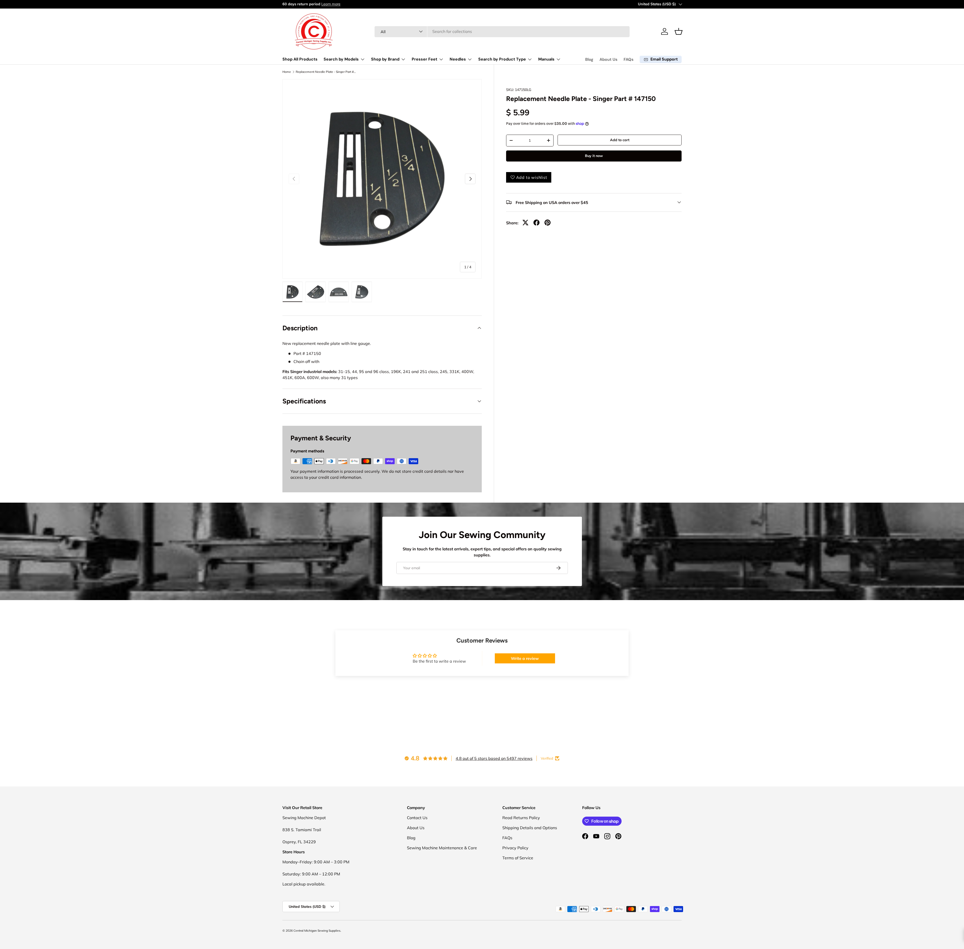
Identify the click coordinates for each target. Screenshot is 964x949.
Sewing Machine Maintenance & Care (442, 847)
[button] (678, 31)
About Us (608, 59)
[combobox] (502, 31)
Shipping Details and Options (529, 827)
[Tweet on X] (525, 222)
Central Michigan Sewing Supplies (316, 930)
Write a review (525, 658)
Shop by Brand (385, 59)
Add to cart (619, 140)
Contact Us (417, 817)
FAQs (629, 59)
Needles (458, 59)
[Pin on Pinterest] (547, 222)
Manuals (546, 59)
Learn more (330, 4)
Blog (589, 59)
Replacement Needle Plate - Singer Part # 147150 (326, 71)
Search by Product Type (502, 59)
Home (286, 71)
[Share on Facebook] (536, 222)
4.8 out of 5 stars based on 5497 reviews (494, 758)
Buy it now (594, 155)
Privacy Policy (515, 847)
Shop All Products (300, 59)
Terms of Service (517, 857)
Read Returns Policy (521, 817)
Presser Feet (424, 59)
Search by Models (341, 59)
